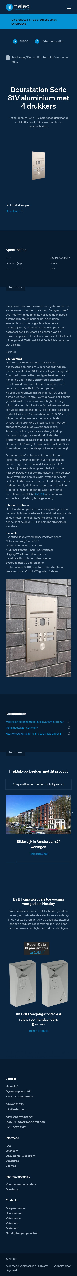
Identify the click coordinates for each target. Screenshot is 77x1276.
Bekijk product (38, 1030)
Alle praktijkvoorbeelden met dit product (38, 784)
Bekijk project (38, 853)
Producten (18, 57)
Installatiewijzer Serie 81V (22, 727)
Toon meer (15, 287)
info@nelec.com (16, 1109)
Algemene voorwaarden (21, 1266)
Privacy (43, 1266)
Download (12, 211)
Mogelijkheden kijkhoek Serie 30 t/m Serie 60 (35, 721)
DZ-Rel (39, 494)
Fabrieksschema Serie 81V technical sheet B (33, 733)
